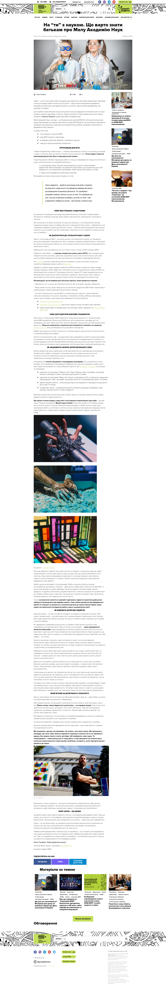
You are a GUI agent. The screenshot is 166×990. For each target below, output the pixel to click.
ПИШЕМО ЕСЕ (76, 2)
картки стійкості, (124, 894)
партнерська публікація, (117, 897)
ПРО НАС (37, 17)
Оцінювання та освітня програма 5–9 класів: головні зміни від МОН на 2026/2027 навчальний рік (121, 120)
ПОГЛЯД (66, 17)
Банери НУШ (67, 956)
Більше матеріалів (83, 919)
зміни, (104, 892)
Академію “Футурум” (87, 367)
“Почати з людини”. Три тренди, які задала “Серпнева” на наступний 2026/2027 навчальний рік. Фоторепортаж (122, 196)
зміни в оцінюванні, (118, 110)
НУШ (128, 153)
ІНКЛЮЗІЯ (74, 17)
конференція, (74, 894)
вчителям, (51, 36)
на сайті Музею (49, 568)
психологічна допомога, (117, 899)
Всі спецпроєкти (59, 2)
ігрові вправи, (117, 151)
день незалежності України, (121, 149)
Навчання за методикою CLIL (51, 302)
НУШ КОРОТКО (125, 17)
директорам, (58, 36)
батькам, (44, 36)
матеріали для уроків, (119, 153)
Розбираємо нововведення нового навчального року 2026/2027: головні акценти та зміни (93, 901)
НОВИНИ (44, 17)
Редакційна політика (69, 961)
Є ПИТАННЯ (58, 17)
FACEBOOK (42, 862)
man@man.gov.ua (40, 328)
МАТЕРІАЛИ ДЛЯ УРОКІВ (86, 17)
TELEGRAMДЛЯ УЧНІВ (77, 862)
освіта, (68, 897)
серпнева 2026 (117, 188)
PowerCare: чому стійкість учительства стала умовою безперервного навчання (120, 906)
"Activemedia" (51, 966)
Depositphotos (66, 846)
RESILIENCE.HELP (89, 2)
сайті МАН (40, 262)
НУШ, (62, 897)
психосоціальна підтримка (117, 901)
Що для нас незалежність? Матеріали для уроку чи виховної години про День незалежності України (122, 161)
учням (65, 36)
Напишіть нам (123, 2)
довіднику (68, 264)
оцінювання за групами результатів (119, 113)
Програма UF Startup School (50, 305)
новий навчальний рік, (91, 894)
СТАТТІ (51, 17)
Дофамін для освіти (112, 17)
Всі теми (43, 2)
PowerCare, (113, 892)
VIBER (60, 862)
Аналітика (99, 17)
